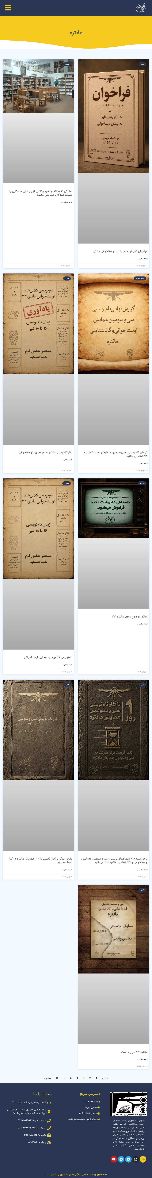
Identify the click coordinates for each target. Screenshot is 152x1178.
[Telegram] (128, 1159)
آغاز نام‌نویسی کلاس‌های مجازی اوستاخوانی (45, 452)
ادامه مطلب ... (142, 258)
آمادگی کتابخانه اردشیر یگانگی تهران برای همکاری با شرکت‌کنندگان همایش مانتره (40, 193)
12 (57, 1078)
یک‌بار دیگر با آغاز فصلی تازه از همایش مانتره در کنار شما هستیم (40, 860)
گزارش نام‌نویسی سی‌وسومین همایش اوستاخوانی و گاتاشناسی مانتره (116, 454)
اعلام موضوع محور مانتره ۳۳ (130, 616)
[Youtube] (114, 1159)
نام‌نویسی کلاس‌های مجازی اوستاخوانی (48, 657)
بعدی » (47, 1078)
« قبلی (105, 1078)
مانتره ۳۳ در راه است (134, 1052)
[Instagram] (135, 1159)
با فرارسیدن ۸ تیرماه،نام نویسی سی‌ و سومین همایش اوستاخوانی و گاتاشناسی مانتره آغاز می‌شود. (114, 860)
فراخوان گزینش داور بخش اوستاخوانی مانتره (120, 251)
